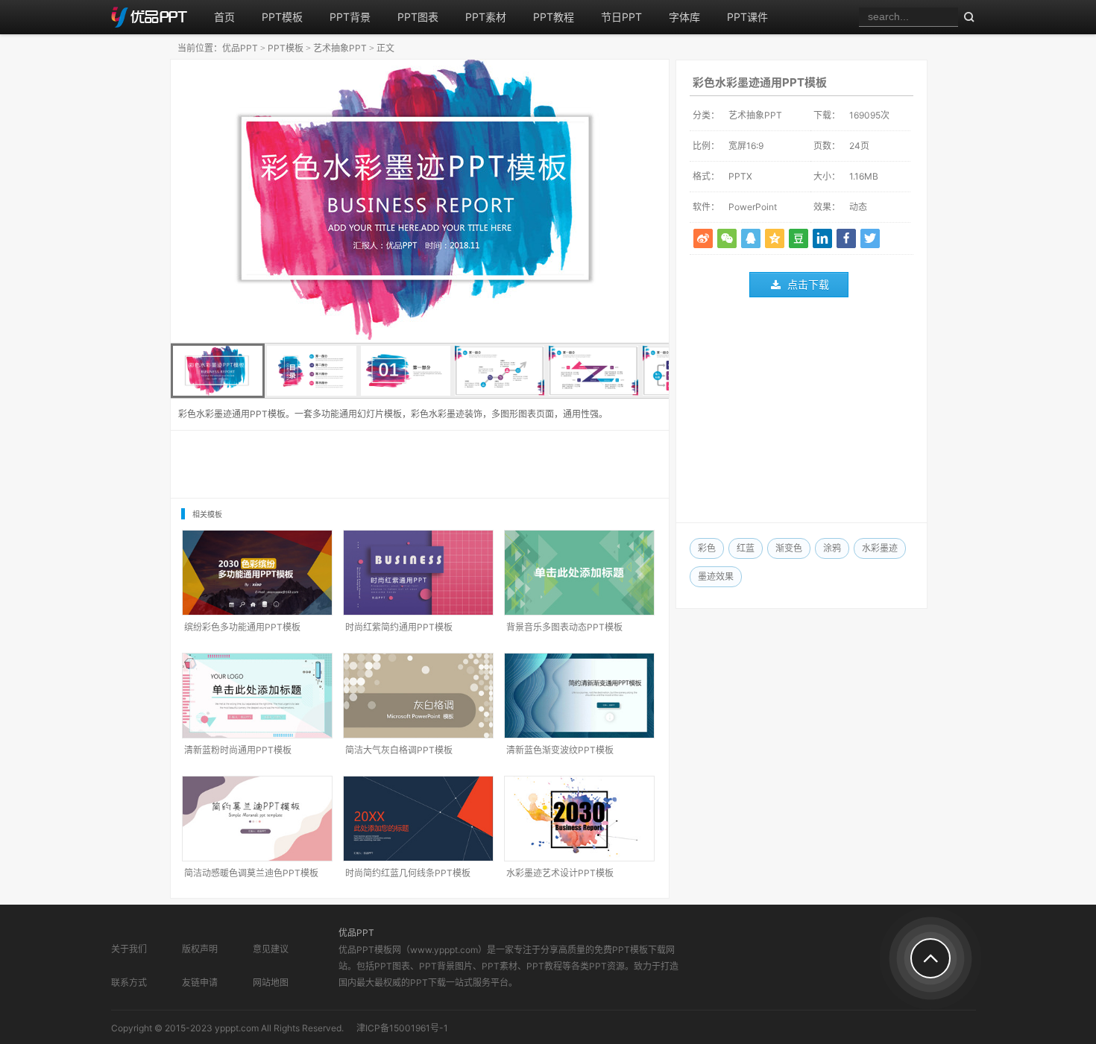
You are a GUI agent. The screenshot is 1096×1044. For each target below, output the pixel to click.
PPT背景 (350, 16)
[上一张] (295, 201)
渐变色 (788, 548)
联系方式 (129, 982)
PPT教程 (553, 16)
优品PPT (240, 48)
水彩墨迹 (880, 548)
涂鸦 (832, 548)
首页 (224, 16)
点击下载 (808, 284)
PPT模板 (282, 16)
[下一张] (544, 201)
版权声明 (200, 949)
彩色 (707, 548)
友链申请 (200, 982)
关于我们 (129, 949)
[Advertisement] (801, 413)
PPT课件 (747, 16)
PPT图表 (417, 16)
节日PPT (621, 16)
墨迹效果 (716, 576)
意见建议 (271, 949)
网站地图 (271, 982)
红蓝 (746, 548)
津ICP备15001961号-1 (402, 1028)
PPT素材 (485, 16)
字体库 (684, 16)
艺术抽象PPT (340, 48)
